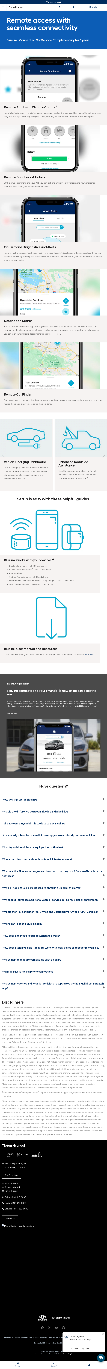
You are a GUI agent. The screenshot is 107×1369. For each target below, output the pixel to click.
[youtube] (56, 1327)
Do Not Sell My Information (45, 1343)
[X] (49, 1327)
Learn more (12, 713)
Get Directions (12, 1175)
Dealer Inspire (68, 1354)
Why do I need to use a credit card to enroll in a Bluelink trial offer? (42, 888)
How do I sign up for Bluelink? (19, 800)
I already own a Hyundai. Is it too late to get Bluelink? (33, 823)
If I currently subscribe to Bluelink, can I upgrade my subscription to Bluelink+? (48, 835)
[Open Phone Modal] (60, 7)
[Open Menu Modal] (3, 7)
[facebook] (42, 1327)
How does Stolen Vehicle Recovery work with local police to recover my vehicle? (50, 948)
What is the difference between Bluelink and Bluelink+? (35, 812)
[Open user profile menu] (89, 1365)
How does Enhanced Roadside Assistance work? (31, 936)
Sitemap (62, 1337)
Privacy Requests (40, 1337)
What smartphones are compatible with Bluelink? (31, 960)
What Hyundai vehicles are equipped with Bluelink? (32, 847)
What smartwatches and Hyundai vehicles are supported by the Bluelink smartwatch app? (53, 986)
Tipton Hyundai (60, 1351)
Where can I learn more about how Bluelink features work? (37, 859)
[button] (104, 455)
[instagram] (63, 1327)
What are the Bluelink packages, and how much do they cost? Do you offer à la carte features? (52, 874)
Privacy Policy (26, 1337)
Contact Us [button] (10, 1219)
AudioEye (7, 1337)
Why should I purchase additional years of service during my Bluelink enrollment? (50, 900)
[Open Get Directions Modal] (73, 7)
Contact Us (53, 1337)
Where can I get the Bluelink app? (22, 924)
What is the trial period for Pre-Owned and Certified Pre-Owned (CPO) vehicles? (50, 912)
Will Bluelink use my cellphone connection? (27, 972)
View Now (89, 655)
